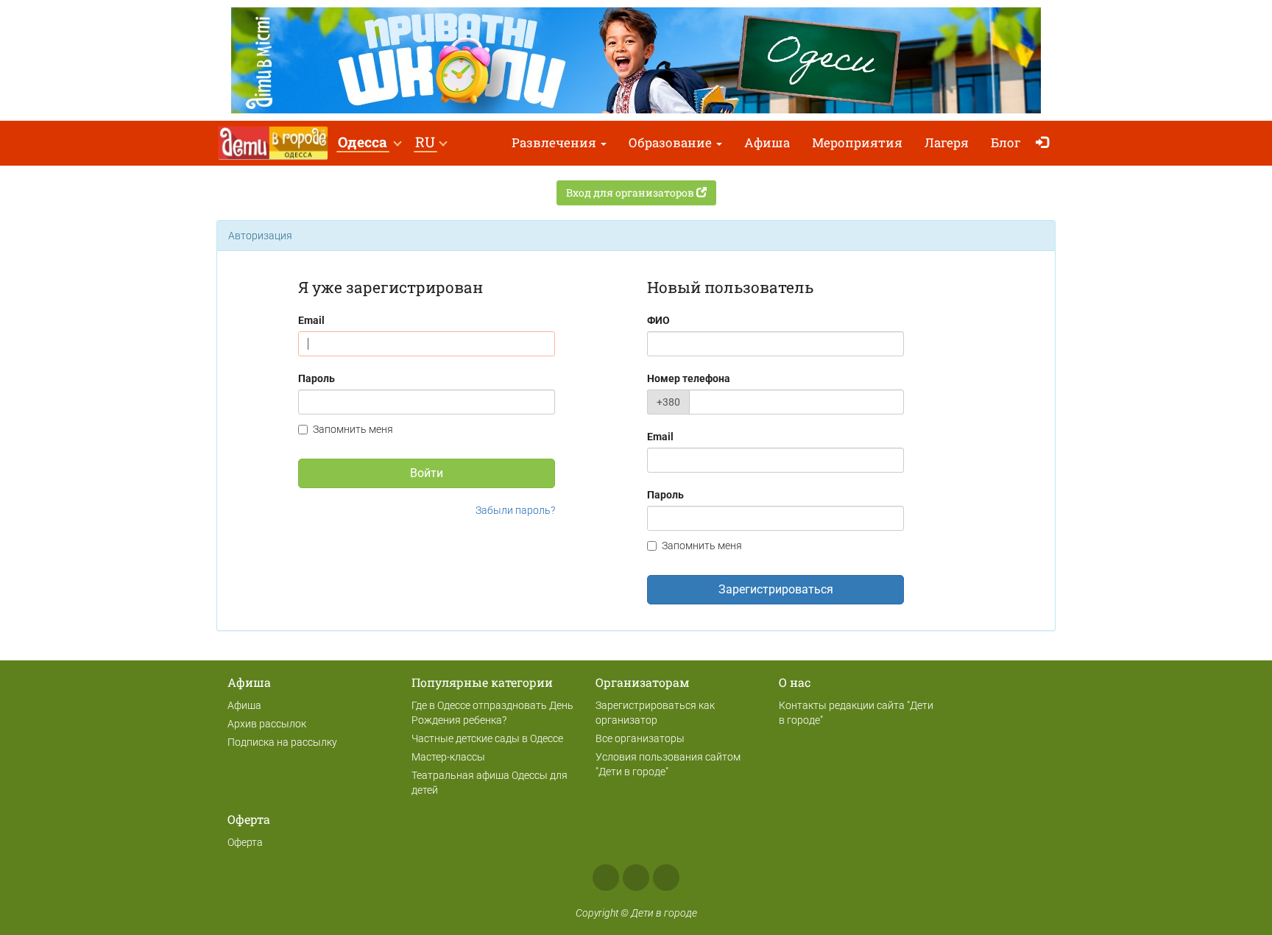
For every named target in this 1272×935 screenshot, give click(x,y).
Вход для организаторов (631, 193)
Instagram (636, 877)
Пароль (316, 378)
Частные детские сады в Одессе (487, 738)
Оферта (245, 842)
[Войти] (1045, 143)
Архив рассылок (266, 724)
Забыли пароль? (515, 510)
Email (311, 320)
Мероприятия (857, 142)
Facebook (606, 877)
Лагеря (947, 142)
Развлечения (555, 142)
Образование (672, 142)
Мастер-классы (448, 757)
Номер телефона (688, 378)
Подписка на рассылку (282, 742)
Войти (426, 473)
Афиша (767, 142)
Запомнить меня (353, 429)
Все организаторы (640, 738)
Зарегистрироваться (775, 589)
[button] (369, 143)
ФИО (658, 320)
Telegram (666, 877)
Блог (1006, 142)
